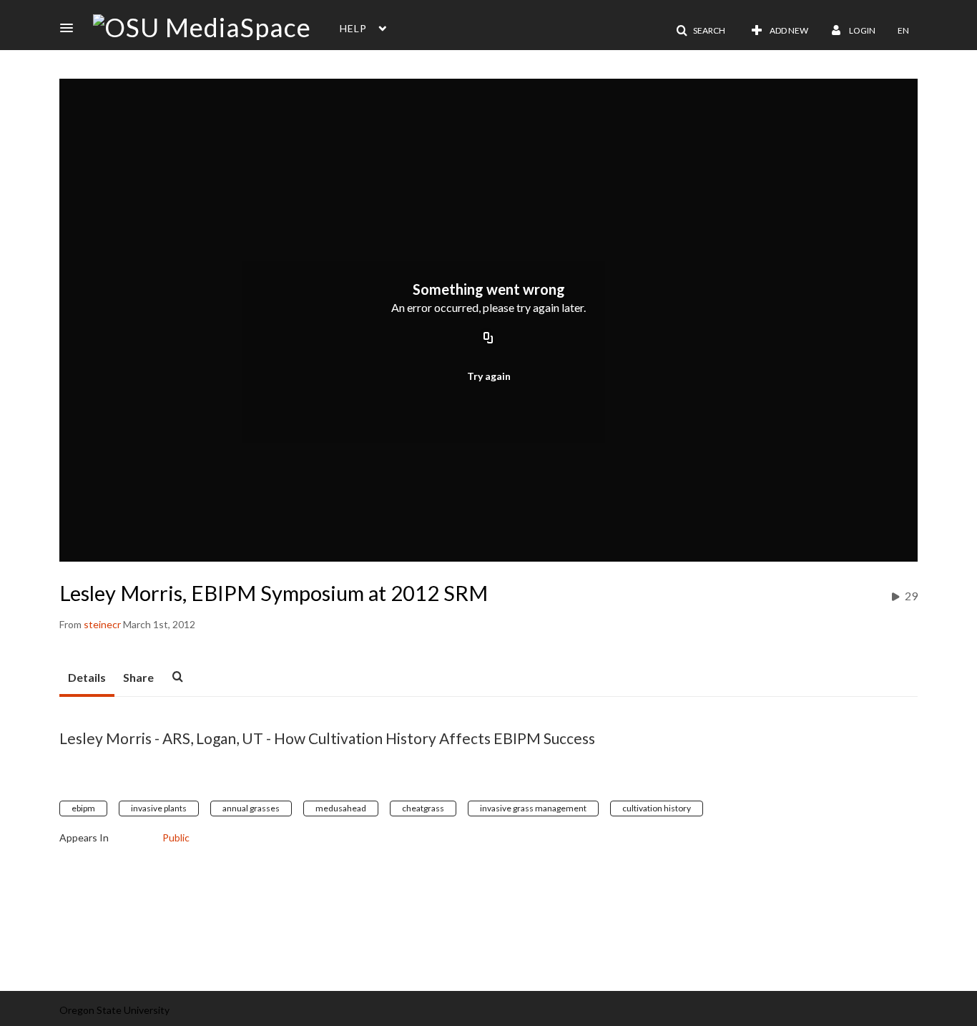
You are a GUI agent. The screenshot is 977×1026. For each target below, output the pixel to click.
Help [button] (353, 28)
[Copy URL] (488, 338)
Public (176, 837)
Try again (489, 376)
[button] (70, 28)
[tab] (86, 678)
